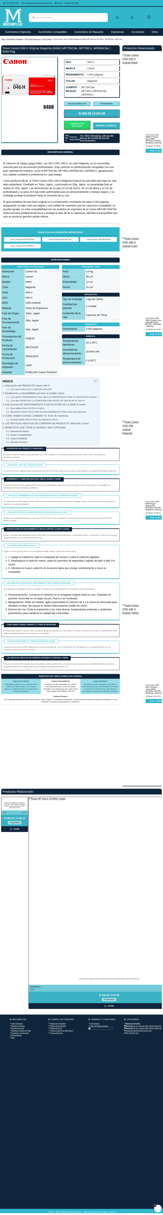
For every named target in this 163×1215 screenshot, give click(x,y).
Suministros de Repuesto (89, 31)
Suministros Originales (18, 31)
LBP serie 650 (107, 136)
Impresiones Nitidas (19, 431)
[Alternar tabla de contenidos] (94, 381)
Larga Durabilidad (18, 438)
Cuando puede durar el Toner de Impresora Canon (34, 419)
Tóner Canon (27, 163)
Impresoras (117, 31)
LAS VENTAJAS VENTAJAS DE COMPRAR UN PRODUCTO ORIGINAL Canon (47, 423)
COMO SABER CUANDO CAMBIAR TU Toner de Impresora (36, 415)
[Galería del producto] (29, 85)
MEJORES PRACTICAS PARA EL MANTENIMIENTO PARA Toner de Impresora (48, 412)
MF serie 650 (93, 138)
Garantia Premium (18, 442)
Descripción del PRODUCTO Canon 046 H (27, 385)
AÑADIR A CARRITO (106, 125)
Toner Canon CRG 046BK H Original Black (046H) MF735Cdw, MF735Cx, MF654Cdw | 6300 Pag (153, 139)
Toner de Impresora (87, 140)
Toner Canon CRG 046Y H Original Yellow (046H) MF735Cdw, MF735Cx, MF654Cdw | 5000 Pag (153, 689)
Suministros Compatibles (52, 31)
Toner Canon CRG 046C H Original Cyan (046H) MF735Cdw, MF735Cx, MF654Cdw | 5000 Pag (153, 322)
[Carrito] (117, 17)
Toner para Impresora (33, 39)
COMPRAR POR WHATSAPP (77, 125)
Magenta (83, 138)
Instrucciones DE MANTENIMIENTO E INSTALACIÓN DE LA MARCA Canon (45, 404)
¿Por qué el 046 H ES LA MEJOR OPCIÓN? (31, 389)
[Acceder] (137, 17)
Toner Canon (47, 39)
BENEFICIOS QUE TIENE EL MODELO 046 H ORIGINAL (35, 427)
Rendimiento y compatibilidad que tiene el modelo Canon (34, 393)
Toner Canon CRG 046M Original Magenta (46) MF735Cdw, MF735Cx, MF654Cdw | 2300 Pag (153, 506)
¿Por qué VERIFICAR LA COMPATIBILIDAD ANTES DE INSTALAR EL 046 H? (47, 400)
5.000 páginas (95, 136)
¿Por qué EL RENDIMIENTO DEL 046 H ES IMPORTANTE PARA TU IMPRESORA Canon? (53, 397)
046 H (87, 136)
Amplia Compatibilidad (20, 435)
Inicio (3, 39)
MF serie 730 (104, 138)
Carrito (16, 829)
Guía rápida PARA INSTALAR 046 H (27, 408)
